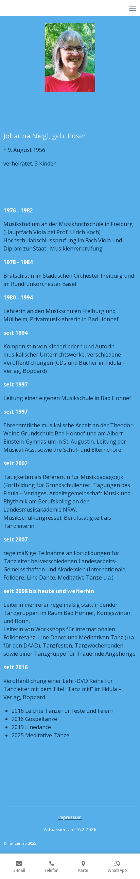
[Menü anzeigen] (132, 8)
